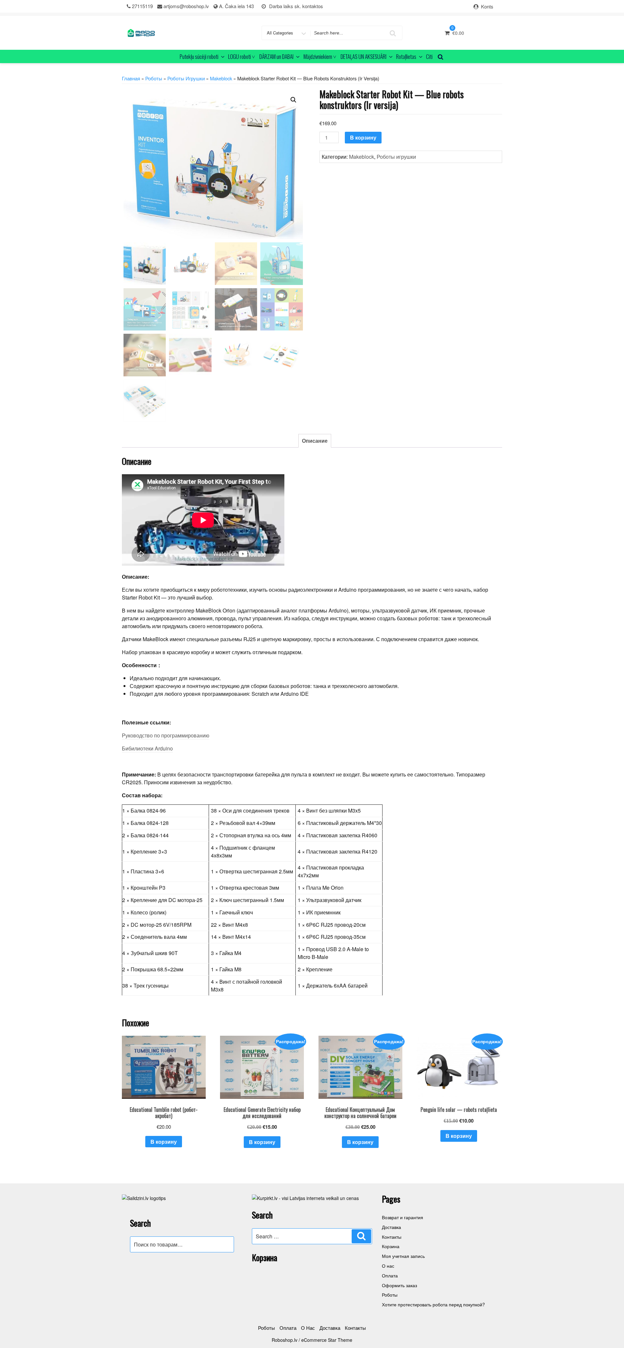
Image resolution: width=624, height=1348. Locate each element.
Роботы (153, 78)
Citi (429, 56)
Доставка (391, 1227)
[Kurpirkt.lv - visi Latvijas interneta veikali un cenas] (305, 1197)
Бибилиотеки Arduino (147, 748)
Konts (487, 6)
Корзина (390, 1246)
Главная (131, 78)
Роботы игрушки (186, 78)
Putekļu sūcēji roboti (199, 56)
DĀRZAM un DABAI (276, 56)
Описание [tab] (315, 440)
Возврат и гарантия (402, 1217)
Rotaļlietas (406, 56)
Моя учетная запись (403, 1256)
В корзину (363, 137)
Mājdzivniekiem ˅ (320, 56)
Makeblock (221, 78)
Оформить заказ (399, 1285)
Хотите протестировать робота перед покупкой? (433, 1304)
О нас (388, 1265)
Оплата (390, 1275)
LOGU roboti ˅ (241, 56)
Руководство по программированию (165, 735)
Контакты (391, 1236)
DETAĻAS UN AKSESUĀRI (363, 56)
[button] (293, 100)
